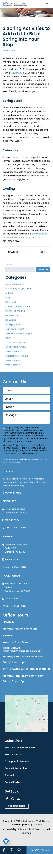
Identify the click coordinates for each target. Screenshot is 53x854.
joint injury (16, 72)
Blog (7, 297)
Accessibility (9, 829)
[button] (15, 527)
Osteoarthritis (12, 351)
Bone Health (11, 302)
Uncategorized (12, 364)
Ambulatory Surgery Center (18, 288)
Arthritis (9, 293)
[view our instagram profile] (12, 799)
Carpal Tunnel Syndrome (17, 306)
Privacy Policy (43, 459)
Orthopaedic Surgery (15, 346)
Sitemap (26, 833)
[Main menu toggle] (47, 4)
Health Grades (12, 315)
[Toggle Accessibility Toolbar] (6, 841)
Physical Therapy (13, 360)
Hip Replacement (13, 324)
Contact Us (41, 849)
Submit (10, 471)
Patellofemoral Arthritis (16, 356)
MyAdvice (37, 824)
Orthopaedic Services (16, 342)
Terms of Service (11, 462)
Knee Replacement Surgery (18, 333)
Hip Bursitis (10, 320)
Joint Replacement (14, 329)
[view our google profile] (18, 799)
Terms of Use (42, 829)
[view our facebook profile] (7, 799)
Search (8, 264)
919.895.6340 (12, 559)
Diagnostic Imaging (15, 310)
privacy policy (23, 450)
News (8, 337)
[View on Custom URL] (26, 713)
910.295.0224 (12, 520)
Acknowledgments (14, 284)
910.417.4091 (11, 598)
